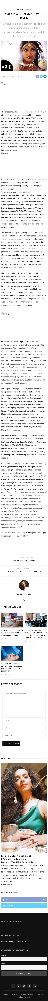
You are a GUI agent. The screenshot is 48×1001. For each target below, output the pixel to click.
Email (3, 964)
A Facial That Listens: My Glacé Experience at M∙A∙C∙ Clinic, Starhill (12, 632)
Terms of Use (21, 942)
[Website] (24, 600)
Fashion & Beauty (24, 10)
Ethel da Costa (7, 76)
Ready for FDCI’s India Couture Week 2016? (24, 572)
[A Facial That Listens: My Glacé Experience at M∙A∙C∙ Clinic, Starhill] (12, 620)
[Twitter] (18, 986)
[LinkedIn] (35, 986)
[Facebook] (13, 986)
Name (3, 955)
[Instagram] (24, 986)
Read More (6, 884)
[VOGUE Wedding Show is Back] (24, 56)
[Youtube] (29, 986)
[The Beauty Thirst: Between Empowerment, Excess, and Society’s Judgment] (12, 653)
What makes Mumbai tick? (24, 561)
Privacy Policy (7, 942)
